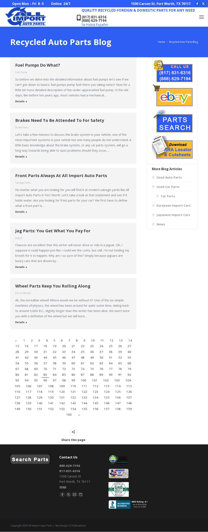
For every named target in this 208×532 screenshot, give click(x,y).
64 (111, 363)
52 (120, 357)
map (62, 487)
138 (17, 403)
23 (92, 346)
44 (45, 357)
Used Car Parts (168, 187)
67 (17, 369)
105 (17, 386)
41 (17, 357)
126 (129, 392)
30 (36, 352)
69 (36, 369)
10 (93, 340)
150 (28, 409)
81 (26, 374)
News (161, 224)
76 (101, 369)
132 (73, 397)
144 (84, 403)
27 (129, 346)
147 (118, 403)
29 (26, 352)
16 (26, 346)
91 (120, 374)
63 (101, 363)
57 (45, 363)
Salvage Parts (22, 182)
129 (39, 397)
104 (128, 380)
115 (129, 386)
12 (111, 340)
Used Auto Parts (169, 177)
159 (129, 409)
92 (129, 374)
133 (84, 397)
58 (54, 363)
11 (102, 340)
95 (36, 380)
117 (28, 392)
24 (101, 346)
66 (129, 363)
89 (101, 374)
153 (62, 409)
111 (84, 386)
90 (111, 374)
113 (106, 386)
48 (82, 357)
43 (36, 357)
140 (39, 403)
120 (62, 392)
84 (54, 374)
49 (92, 357)
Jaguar (19, 238)
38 (111, 352)
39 (120, 352)
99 (73, 380)
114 (118, 386)
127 (17, 397)
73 (73, 369)
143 (73, 403)
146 (106, 403)
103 (117, 380)
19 (54, 346)
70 (45, 369)
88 (92, 374)
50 (101, 357)
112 (95, 386)
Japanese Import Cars (173, 215)
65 (120, 363)
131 (62, 397)
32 (54, 352)
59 (64, 363)
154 (73, 409)
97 (54, 380)
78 (120, 369)
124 (106, 392)
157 (106, 409)
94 (26, 380)
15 (17, 346)
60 (73, 363)
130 (51, 397)
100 (83, 380)
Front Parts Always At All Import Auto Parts (61, 175)
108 (51, 386)
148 (129, 403)
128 (28, 397)
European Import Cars (174, 205)
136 (118, 397)
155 (84, 409)
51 (111, 357)
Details (20, 101)
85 (64, 374)
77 (111, 369)
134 (95, 397)
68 (26, 369)
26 (120, 346)
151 (39, 409)
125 (118, 392)
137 (129, 397)
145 (95, 403)
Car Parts (168, 196)
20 (64, 346)
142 (62, 403)
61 (82, 363)
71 (54, 369)
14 (130, 340)
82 (36, 374)
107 (39, 386)
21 (73, 346)
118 (39, 392)
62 (92, 363)
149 (17, 409)
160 (69, 414)
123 (95, 392)
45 (54, 357)
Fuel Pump (21, 72)
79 (129, 369)
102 (106, 380)
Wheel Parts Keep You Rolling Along (52, 286)
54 (17, 363)
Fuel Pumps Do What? (37, 65)
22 (82, 346)
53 (129, 357)
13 (121, 340)
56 (36, 363)
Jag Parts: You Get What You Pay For (53, 231)
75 (92, 369)
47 (73, 357)
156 (95, 409)
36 (92, 352)
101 (95, 380)
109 (62, 386)
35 (82, 352)
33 (64, 352)
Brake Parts (21, 127)
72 (64, 369)
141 (51, 403)
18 (45, 346)
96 (45, 380)
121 (73, 392)
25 (111, 346)
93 (17, 380)
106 (28, 386)
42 (26, 357)
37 (101, 352)
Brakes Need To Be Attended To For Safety (59, 120)
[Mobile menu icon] (201, 17)
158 (118, 409)
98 (64, 380)
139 (28, 403)
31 (45, 352)
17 (36, 346)
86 (73, 374)
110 (73, 386)
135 (106, 397)
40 (129, 352)
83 (45, 374)
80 (17, 374)
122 (84, 392)
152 (51, 409)
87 (82, 374)
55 (26, 363)
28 (17, 352)
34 (73, 352)
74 (82, 369)
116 (17, 392)
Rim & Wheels (23, 293)
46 (64, 357)
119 (51, 392)
